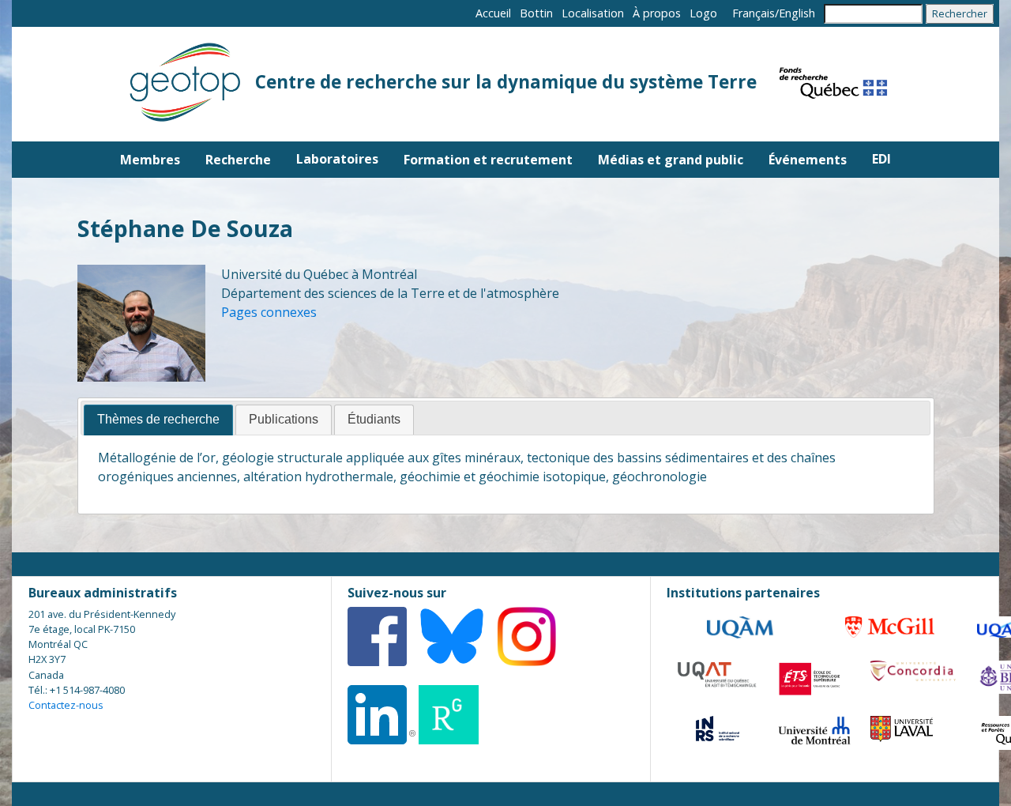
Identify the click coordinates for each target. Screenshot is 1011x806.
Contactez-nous (65, 705)
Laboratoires (337, 159)
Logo (703, 13)
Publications (283, 419)
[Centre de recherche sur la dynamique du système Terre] (181, 84)
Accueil (493, 13)
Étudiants (374, 419)
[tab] (158, 420)
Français (753, 13)
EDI (881, 159)
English (797, 13)
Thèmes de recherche (158, 419)
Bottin (536, 13)
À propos (657, 13)
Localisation (593, 13)
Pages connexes (269, 312)
